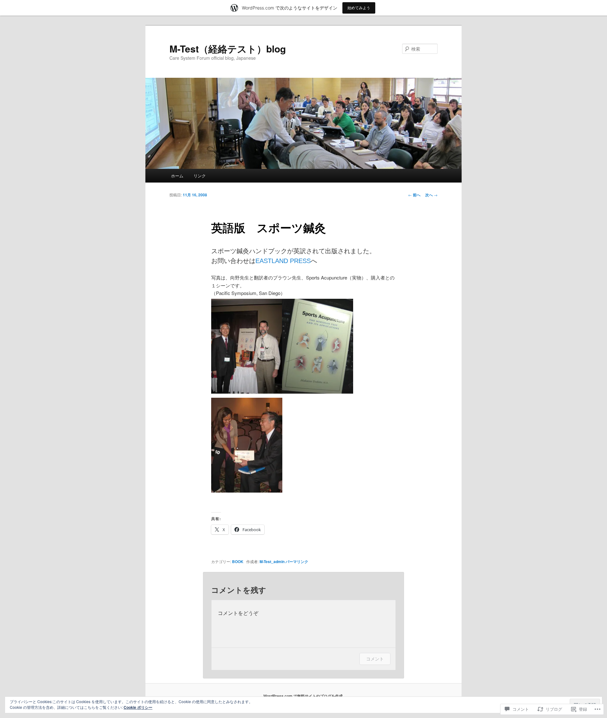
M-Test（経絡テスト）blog (227, 48)
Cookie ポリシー (138, 707)
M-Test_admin (272, 561)
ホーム (177, 176)
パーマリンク (296, 561)
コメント (375, 658)
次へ (431, 195)
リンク (199, 176)
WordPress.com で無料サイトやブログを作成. (303, 696)
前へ (414, 195)
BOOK (237, 561)
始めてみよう (358, 7)
